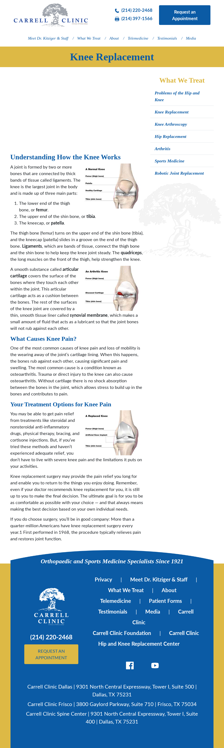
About (114, 38)
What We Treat (88, 38)
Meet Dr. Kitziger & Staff (48, 38)
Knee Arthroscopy (171, 124)
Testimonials (167, 38)
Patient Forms (165, 600)
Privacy (103, 579)
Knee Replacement (172, 112)
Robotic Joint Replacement (179, 173)
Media (191, 38)
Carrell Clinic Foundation (122, 633)
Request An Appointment (51, 654)
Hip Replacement (170, 136)
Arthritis (162, 148)
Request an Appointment (185, 15)
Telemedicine (138, 38)
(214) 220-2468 (136, 10)
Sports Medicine (169, 160)
